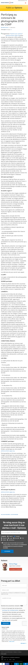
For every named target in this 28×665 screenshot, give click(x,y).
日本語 (4, 540)
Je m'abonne (7, 551)
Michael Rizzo (4, 27)
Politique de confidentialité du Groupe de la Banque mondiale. (15, 546)
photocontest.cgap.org (13, 35)
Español (5, 538)
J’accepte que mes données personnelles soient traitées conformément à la (15, 545)
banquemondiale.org (22, 0)
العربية (10, 538)
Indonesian (11, 540)
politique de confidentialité (10, 610)
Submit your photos (16, 34)
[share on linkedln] (16, 664)
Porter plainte (3, 653)
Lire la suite (11, 641)
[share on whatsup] (21, 664)
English (11, 536)
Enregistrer (6, 623)
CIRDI (14, 659)
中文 (23, 538)
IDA (5, 659)
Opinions (18, 8)
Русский (17, 538)
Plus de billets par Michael (15, 569)
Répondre (23, 643)
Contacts (19, 652)
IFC (7, 659)
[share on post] (11, 664)
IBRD (2, 659)
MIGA (10, 659)
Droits (2, 652)
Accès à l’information (9, 652)
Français (9, 29)
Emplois (15, 652)
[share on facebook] (7, 664)
